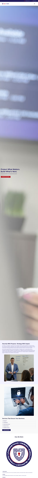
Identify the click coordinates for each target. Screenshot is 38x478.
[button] (34, 3)
